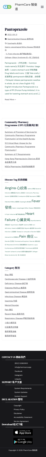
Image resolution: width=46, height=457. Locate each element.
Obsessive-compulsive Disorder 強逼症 (28, 231)
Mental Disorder (12, 305)
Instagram (18, 375)
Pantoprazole (16, 29)
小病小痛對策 (10, 322)
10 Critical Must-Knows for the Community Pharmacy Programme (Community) (20, 146)
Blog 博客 (9, 274)
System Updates (21, 392)
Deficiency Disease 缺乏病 (16, 283)
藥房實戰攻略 (10, 331)
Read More (9, 99)
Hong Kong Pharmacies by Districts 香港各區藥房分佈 (22, 160)
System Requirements (23, 388)
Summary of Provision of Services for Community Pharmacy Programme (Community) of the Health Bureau (21, 135)
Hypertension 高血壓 (17, 225)
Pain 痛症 (26, 236)
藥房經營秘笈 (10, 336)
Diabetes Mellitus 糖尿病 (12, 202)
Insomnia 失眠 (27, 225)
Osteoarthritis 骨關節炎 (12, 237)
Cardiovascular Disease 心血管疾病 (20, 279)
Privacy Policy (19, 409)
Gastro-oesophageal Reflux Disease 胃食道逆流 (22, 48)
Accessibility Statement (23, 417)
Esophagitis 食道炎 (14, 43)
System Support (21, 396)
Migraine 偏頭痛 (29, 228)
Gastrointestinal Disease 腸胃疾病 (20, 39)
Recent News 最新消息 (15, 314)
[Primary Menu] (42, 7)
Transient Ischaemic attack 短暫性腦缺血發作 (18, 251)
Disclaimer (18, 413)
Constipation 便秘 (23, 196)
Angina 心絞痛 (16, 188)
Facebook (18, 371)
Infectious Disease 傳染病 (16, 296)
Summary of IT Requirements (17, 154)
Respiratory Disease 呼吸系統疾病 (20, 318)
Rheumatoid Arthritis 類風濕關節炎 (17, 245)
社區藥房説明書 (11, 327)
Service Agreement (21, 421)
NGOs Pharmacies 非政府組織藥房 (20, 166)
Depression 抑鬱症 (34, 196)
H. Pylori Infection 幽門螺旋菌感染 (19, 54)
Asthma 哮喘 (31, 189)
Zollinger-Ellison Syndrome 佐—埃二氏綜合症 (22, 57)
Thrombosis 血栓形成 (31, 248)
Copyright (17, 405)
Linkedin (18, 379)
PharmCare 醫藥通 (30, 450)
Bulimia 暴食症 (20, 193)
